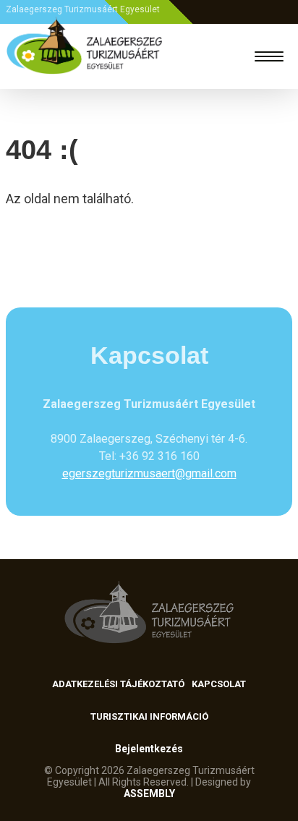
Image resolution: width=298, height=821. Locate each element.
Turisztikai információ (149, 716)
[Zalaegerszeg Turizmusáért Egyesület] (84, 56)
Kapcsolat (219, 684)
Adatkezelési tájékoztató (118, 684)
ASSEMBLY (149, 793)
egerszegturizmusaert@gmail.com (149, 473)
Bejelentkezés (149, 748)
